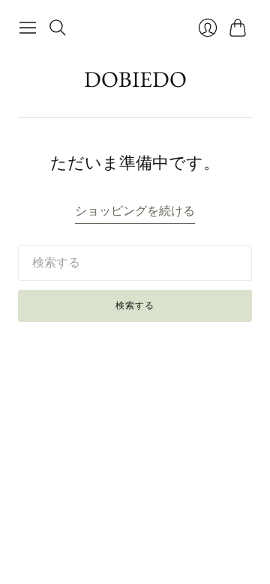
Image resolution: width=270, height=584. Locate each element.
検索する (135, 305)
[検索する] (58, 27)
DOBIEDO (135, 79)
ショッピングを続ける (135, 211)
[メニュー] (28, 27)
